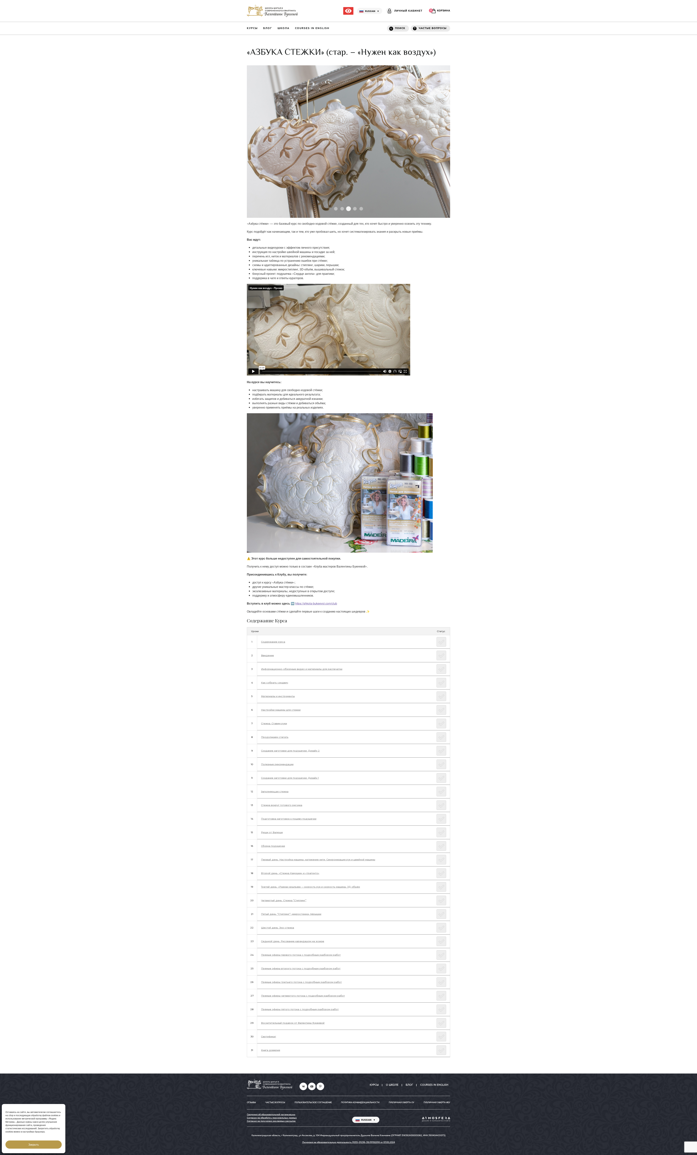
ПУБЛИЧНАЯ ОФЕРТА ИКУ (437, 1102)
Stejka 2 (336, 209)
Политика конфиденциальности (360, 1102)
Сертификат (268, 1036)
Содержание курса (273, 641)
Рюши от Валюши (272, 832)
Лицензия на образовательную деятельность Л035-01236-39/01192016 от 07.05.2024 (348, 1142)
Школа (284, 28)
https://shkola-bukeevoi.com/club (316, 603)
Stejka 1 (348, 209)
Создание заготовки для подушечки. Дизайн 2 (290, 750)
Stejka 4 (342, 209)
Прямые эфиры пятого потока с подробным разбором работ (300, 1009)
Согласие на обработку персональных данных (272, 1118)
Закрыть (33, 1144)
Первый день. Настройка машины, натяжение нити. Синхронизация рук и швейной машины (318, 859)
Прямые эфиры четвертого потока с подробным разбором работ (303, 995)
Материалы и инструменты (278, 696)
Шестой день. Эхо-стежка (277, 927)
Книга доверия (270, 1050)
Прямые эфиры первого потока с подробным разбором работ (301, 954)
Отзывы (251, 1102)
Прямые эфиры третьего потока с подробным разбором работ (301, 982)
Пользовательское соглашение (313, 1102)
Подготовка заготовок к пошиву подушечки (288, 818)
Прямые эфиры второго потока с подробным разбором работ (301, 968)
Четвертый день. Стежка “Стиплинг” (283, 900)
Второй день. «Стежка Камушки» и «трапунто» (290, 873)
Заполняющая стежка (274, 791)
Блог (267, 28)
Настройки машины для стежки (281, 709)
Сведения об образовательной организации (271, 1115)
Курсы (252, 28)
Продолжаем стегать (274, 737)
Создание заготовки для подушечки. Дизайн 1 (290, 777)
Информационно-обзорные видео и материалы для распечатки (301, 669)
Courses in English (312, 28)
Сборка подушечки (273, 845)
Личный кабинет (408, 11)
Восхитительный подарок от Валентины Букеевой (293, 1022)
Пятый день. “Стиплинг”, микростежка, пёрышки (291, 914)
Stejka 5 (355, 209)
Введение (267, 655)
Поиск (400, 28)
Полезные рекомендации (277, 764)
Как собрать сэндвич (274, 682)
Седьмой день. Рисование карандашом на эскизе (292, 941)
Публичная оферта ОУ (401, 1102)
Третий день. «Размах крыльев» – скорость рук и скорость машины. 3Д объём (310, 886)
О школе (392, 1085)
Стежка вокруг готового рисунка (281, 805)
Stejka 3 (361, 208)
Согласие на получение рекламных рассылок (271, 1121)
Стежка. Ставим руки (274, 723)
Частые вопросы (433, 28)
